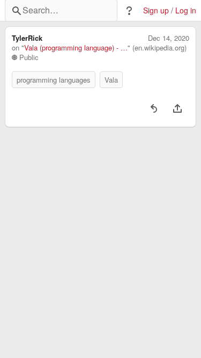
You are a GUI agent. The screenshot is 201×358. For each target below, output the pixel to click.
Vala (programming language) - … (76, 48)
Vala (111, 79)
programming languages (54, 79)
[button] (129, 11)
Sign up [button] (156, 10)
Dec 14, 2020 (168, 38)
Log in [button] (185, 10)
